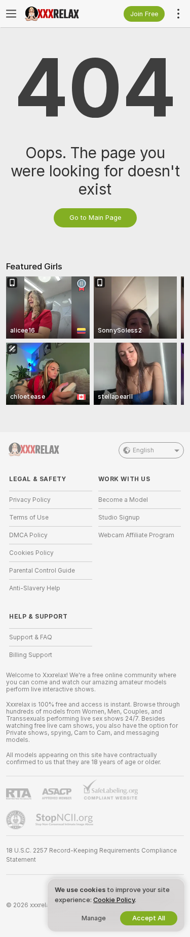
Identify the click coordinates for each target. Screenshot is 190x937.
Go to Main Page (95, 217)
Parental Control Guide (42, 570)
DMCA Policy (28, 535)
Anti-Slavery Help (34, 588)
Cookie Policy (114, 900)
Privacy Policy (30, 499)
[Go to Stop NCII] (65, 820)
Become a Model (123, 499)
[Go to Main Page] (58, 13)
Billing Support (30, 655)
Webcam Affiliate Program (136, 535)
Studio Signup (119, 517)
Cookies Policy (31, 552)
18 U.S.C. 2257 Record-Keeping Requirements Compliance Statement (91, 855)
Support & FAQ (30, 637)
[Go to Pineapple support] (16, 819)
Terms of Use (29, 517)
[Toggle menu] (11, 13)
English (143, 450)
